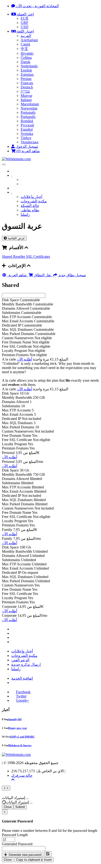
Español (27, 129)
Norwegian (29, 108)
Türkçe (26, 138)
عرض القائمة (16, 238)
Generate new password (24, 854)
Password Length (15, 835)
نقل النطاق (43, 275)
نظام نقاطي (30, 210)
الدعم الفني (20, 660)
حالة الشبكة (30, 206)
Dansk (25, 62)
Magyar (26, 96)
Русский (27, 125)
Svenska (27, 134)
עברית (25, 91)
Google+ (22, 700)
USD (24, 27)
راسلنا (25, 215)
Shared (7, 257)
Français (27, 83)
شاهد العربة (18, 275)
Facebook (23, 692)
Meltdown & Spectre (19, 745)
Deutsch (27, 87)
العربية (26, 36)
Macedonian (30, 104)
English (26, 70)
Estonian (27, 74)
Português (28, 112)
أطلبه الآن (24, 359)
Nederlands (29, 66)
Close (8, 807)
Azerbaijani (29, 40)
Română (27, 121)
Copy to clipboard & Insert (34, 859)
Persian (26, 79)
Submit (20, 807)
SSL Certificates (38, 257)
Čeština (26, 58)
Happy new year (17, 728)
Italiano (26, 100)
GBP (24, 23)
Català (25, 44)
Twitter (21, 696)
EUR (24, 18)
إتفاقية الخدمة (22, 678)
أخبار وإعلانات (31, 197)
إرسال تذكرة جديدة (26, 664)
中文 (24, 49)
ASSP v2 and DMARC (22, 736)
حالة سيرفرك (21, 775)
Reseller (19, 257)
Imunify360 (15, 719)
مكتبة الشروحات (34, 201)
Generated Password (17, 844)
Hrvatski (27, 53)
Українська (29, 142)
